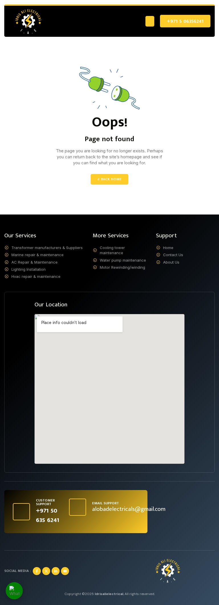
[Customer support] (21, 511)
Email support (105, 503)
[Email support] (77, 507)
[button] (150, 21)
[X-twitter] (46, 571)
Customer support (45, 502)
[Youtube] (65, 571)
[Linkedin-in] (56, 571)
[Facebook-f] (37, 571)
